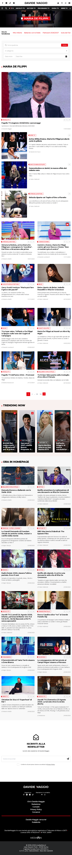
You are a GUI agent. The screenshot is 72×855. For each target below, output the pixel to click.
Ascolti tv (20, 8)
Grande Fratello (44, 611)
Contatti (36, 807)
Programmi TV (43, 8)
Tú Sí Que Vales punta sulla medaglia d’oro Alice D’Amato (53, 376)
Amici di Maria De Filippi (37, 164)
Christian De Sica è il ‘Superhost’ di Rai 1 (17, 701)
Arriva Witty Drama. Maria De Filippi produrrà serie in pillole (49, 140)
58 (37, 394)
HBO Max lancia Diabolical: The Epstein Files (51, 532)
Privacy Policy (51, 764)
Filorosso (42, 657)
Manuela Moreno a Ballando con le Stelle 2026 (16, 491)
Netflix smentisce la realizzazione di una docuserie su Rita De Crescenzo (53, 491)
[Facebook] (64, 120)
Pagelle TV (6, 119)
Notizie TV (31, 8)
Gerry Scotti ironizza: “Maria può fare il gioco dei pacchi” (18, 288)
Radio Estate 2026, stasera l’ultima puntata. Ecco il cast (17, 574)
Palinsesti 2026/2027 (51, 33)
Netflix (41, 487)
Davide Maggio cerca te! (36, 820)
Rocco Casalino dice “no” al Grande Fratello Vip (53, 616)
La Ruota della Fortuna (11, 284)
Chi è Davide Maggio (36, 801)
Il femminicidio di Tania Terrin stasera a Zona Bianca (18, 661)
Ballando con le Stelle (32, 33)
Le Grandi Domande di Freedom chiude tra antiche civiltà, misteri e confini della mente (17, 533)
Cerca (64, 45)
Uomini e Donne (44, 241)
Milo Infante (17, 33)
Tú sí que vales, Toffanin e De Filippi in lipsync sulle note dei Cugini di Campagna (17, 333)
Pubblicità (36, 822)
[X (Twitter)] (67, 120)
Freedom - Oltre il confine (11, 528)
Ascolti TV (6, 611)
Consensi (36, 812)
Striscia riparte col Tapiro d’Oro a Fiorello (47, 197)
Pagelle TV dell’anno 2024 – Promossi (18, 375)
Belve (40, 284)
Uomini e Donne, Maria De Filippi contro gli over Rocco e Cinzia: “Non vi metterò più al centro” (53, 247)
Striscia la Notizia (36, 193)
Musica (5, 570)
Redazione (36, 804)
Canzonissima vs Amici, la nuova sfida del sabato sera (48, 169)
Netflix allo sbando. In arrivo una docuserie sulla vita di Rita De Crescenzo (51, 575)
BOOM (4, 328)
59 (41, 394)
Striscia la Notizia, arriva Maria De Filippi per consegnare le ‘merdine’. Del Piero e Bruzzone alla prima (17, 247)
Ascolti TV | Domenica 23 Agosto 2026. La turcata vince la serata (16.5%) (52, 702)
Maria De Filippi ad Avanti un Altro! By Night (54, 332)
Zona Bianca (7, 657)
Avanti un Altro (44, 328)
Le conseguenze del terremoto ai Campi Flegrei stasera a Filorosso (52, 661)
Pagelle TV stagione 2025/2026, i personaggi (21, 123)
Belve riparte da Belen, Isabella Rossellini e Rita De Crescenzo (51, 288)
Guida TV (55, 8)
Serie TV (64, 8)
